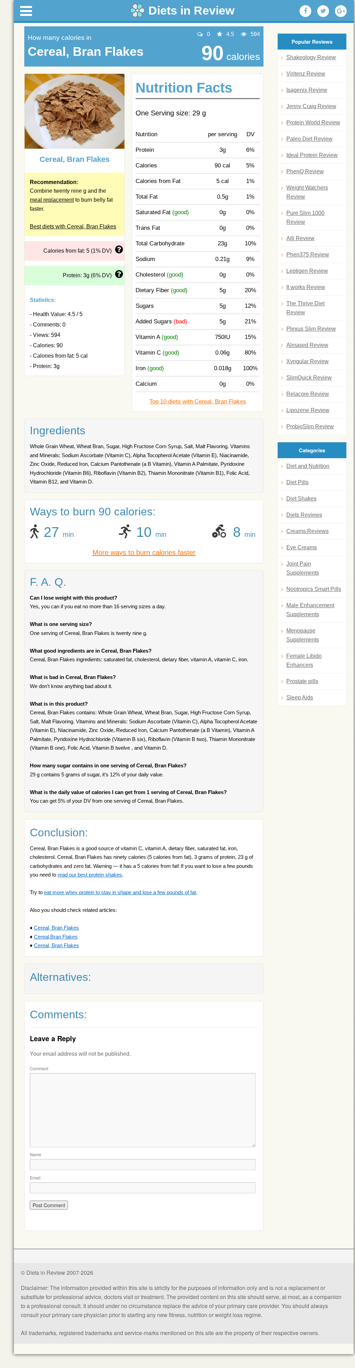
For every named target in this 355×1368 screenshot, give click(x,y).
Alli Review (300, 238)
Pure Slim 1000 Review (305, 217)
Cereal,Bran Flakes (56, 937)
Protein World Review (313, 122)
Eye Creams (301, 547)
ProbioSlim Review (310, 426)
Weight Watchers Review (307, 192)
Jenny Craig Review (311, 106)
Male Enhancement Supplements (310, 609)
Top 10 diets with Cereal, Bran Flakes (197, 401)
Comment (39, 1068)
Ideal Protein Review (312, 155)
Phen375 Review (307, 255)
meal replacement (52, 200)
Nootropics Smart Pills (313, 589)
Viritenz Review (305, 74)
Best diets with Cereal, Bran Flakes (73, 226)
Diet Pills (297, 482)
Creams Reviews (307, 531)
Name (35, 1154)
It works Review (305, 287)
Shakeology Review (311, 57)
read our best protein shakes (90, 875)
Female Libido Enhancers (304, 660)
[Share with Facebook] (305, 11)
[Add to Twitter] (323, 11)
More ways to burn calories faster (144, 552)
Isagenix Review (306, 90)
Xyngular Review (307, 361)
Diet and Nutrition (307, 466)
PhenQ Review (305, 171)
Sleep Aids (299, 697)
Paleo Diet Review (309, 139)
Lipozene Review (307, 410)
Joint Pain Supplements (302, 568)
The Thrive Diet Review (305, 307)
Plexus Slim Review (311, 329)
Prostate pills (302, 681)
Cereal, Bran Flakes (56, 928)
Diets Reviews (304, 515)
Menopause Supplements (302, 635)
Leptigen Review (307, 271)
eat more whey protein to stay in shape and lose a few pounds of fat (120, 892)
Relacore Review (307, 394)
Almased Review (307, 345)
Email (35, 1177)
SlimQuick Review (309, 378)
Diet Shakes (301, 499)
